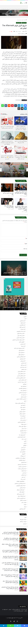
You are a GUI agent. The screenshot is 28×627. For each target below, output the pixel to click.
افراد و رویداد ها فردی (22, 382)
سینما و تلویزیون (23, 430)
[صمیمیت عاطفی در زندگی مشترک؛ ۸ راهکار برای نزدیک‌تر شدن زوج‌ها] (23, 546)
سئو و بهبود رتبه (22, 435)
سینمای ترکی (19, 22)
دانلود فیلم (23, 409)
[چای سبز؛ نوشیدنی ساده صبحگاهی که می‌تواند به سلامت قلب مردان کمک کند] (23, 540)
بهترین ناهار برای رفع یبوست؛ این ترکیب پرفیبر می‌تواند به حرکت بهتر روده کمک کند (10, 532)
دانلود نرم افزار (22, 414)
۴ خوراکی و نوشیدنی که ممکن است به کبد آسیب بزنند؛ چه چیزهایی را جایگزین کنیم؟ (10, 551)
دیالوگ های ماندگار (22, 426)
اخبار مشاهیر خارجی (21, 375)
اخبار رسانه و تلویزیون (21, 331)
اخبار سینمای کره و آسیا (19, 348)
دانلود (25, 401)
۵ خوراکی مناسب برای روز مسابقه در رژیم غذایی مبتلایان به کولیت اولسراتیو (10, 581)
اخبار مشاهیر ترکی (21, 373)
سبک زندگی (24, 428)
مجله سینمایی (22, 487)
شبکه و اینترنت (23, 433)
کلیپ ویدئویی (22, 509)
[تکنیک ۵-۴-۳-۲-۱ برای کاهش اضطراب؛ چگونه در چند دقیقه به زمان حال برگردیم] (23, 576)
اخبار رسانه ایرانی (20, 333)
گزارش (25, 443)
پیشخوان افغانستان (22, 388)
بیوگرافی (24, 384)
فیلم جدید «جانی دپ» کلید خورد (8, 193)
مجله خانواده (23, 471)
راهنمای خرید (22, 452)
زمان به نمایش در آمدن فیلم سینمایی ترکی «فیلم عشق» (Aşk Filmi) (21, 193)
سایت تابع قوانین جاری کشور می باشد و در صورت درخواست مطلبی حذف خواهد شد (14, 9)
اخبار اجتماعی (22, 321)
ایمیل (25, 243)
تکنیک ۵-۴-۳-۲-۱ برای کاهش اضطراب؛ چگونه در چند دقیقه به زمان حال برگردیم (14, 273)
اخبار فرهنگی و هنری (21, 356)
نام (26, 238)
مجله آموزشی (23, 462)
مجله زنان (24, 473)
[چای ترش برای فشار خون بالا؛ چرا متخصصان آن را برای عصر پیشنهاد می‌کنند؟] (23, 588)
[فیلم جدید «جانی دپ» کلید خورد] (7, 187)
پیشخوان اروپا (23, 386)
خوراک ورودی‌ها (23, 519)
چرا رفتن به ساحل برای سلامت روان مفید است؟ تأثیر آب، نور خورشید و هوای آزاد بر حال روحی (10, 558)
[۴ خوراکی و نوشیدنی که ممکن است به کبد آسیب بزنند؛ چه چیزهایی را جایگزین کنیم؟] (23, 552)
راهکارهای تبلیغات (20, 481)
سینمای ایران (21, 350)
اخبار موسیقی (22, 359)
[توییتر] (22, 105)
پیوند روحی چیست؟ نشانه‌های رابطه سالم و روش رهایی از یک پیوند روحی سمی (10, 563)
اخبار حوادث (22, 329)
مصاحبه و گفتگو (23, 500)
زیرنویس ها (23, 416)
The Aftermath (18, 100)
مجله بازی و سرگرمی (22, 466)
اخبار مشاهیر (23, 369)
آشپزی (25, 316)
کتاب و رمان (22, 418)
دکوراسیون (23, 449)
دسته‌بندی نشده (23, 420)
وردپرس (24, 523)
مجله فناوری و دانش (21, 498)
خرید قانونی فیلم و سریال (20, 403)
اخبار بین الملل (22, 327)
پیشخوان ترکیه (23, 390)
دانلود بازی (23, 405)
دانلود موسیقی (22, 411)
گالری (25, 441)
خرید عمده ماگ (24, 609)
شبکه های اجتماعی (21, 422)
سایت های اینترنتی (21, 437)
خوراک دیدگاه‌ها (23, 521)
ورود (25, 517)
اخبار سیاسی (22, 344)
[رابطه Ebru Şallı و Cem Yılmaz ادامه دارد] (7, 201)
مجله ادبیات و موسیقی (22, 464)
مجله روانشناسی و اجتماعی (20, 483)
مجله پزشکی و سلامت (22, 468)
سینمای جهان (21, 168)
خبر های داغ (23, 394)
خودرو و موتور (23, 397)
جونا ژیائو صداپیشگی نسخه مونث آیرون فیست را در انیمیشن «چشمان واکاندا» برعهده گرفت (14, 173)
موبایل (10, 609)
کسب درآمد (24, 439)
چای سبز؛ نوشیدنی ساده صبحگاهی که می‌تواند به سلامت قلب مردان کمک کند (10, 538)
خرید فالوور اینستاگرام (16, 609)
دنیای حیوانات (23, 424)
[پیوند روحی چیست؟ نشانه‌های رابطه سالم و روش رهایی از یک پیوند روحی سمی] (23, 564)
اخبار (22, 20)
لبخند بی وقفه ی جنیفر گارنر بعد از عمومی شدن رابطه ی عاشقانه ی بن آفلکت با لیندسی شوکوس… (21, 208)
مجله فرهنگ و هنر (21, 496)
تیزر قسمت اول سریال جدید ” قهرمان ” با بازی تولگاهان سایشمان (15, 308)
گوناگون (24, 445)
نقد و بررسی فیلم (20, 494)
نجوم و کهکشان (22, 460)
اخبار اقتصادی (22, 325)
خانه (25, 20)
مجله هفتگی (23, 475)
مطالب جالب (23, 502)
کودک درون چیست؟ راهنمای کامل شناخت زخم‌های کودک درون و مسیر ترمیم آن (10, 569)
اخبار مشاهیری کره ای (21, 378)
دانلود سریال (22, 407)
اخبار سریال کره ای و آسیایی (18, 340)
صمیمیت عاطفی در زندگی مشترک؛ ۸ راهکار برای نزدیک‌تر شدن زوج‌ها (10, 544)
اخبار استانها (23, 323)
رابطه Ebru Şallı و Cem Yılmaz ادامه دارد (8, 206)
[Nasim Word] (21, 2)
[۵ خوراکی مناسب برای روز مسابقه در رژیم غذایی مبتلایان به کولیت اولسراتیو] (23, 582)
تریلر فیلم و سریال (20, 490)
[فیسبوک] (25, 105)
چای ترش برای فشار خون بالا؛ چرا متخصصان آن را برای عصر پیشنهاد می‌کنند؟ (10, 587)
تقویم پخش (21, 342)
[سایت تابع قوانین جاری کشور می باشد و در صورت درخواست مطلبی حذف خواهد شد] (14, 13)
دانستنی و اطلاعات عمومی (21, 399)
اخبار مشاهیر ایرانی (21, 371)
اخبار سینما (19, 20)
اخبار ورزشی (23, 361)
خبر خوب (23, 477)
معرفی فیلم (22, 492)
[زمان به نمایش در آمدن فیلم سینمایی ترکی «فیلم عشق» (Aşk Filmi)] (21, 186)
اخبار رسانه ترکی (20, 335)
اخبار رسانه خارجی (20, 337)
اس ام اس (23, 447)
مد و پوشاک (22, 456)
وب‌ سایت (25, 248)
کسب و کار (23, 479)
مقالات (25, 504)
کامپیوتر (23, 454)
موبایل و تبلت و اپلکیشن (20, 458)
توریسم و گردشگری (22, 392)
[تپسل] (4, 279)
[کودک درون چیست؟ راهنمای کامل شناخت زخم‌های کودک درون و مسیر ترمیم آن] (23, 570)
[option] (14, 169)
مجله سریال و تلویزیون (20, 485)
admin (23, 31)
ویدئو (25, 506)
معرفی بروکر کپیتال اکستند (18, 611)
